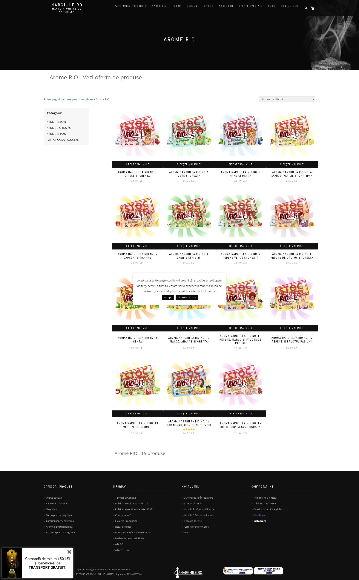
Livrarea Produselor (126, 521)
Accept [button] (168, 297)
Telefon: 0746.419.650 (265, 503)
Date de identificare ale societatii (133, 532)
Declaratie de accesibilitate (129, 538)
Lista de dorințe (193, 521)
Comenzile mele (193, 503)
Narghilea (159, 6)
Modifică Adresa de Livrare (199, 515)
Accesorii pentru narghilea (60, 532)
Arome (208, 6)
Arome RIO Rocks (59, 128)
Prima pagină (52, 99)
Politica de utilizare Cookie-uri (131, 503)
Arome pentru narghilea (78, 99)
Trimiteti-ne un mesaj (265, 497)
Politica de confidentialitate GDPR (133, 509)
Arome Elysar (56, 122)
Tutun (177, 6)
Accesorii (226, 6)
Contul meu (289, 6)
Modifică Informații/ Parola (199, 509)
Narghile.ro (67, 5)
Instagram (260, 521)
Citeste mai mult (187, 297)
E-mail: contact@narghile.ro (269, 509)
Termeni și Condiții (125, 497)
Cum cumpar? (123, 515)
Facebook (259, 515)
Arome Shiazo (56, 134)
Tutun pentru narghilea (59, 515)
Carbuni (193, 6)
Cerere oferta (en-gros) (196, 526)
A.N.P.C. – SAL (122, 550)
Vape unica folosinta (130, 6)
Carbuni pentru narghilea (60, 521)
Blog (271, 6)
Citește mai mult (137, 164)
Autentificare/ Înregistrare (198, 497)
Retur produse (123, 526)
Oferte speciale (251, 6)
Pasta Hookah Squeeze (63, 139)
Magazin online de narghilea (67, 10)
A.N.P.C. (119, 544)
